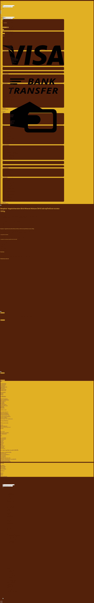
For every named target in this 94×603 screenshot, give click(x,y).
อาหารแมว (6, 32)
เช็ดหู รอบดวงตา (10, 101)
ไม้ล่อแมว (8, 39)
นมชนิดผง (8, 24)
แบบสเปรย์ (11, 89)
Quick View (2, 312)
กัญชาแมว (8, 36)
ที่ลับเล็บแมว (9, 37)
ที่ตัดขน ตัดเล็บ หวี (8, 77)
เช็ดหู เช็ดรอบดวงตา (7, 459)
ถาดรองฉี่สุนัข (7, 78)
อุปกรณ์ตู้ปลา (7, 68)
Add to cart (2, 320)
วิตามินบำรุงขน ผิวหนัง (10, 94)
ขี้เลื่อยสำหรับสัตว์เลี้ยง (12, 62)
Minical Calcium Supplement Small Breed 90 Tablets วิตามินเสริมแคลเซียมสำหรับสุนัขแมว (17, 316)
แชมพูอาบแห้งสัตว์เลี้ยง (11, 98)
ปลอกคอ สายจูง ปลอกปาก (9, 75)
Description (5, 223)
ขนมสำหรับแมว (9, 40)
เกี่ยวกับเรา (5, 478)
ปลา (3, 66)
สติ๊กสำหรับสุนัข (9, 27)
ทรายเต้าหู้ (8, 45)
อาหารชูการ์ (11, 63)
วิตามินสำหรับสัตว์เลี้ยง (10, 92)
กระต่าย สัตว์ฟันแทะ (6, 50)
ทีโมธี (8, 56)
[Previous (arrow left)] (0, 602)
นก (3, 70)
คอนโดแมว (9, 38)
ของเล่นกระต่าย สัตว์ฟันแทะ (13, 59)
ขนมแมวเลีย (9, 41)
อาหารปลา (6, 67)
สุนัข (3, 18)
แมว (3, 31)
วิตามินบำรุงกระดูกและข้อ (18, 221)
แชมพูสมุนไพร (9, 87)
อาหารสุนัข (6, 19)
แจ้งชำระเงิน (5, 479)
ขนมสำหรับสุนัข (7, 25)
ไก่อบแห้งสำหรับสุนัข (10, 28)
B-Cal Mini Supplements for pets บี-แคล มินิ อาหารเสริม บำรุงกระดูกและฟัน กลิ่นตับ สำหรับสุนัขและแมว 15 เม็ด (21, 377)
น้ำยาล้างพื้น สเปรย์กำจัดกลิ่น (11, 107)
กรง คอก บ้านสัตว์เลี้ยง (8, 81)
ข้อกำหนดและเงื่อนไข (7, 480)
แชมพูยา (8, 86)
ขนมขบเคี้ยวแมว (9, 42)
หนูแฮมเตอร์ (8, 416)
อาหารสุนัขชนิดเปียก (10, 20)
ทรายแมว (6, 43)
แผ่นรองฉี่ (8, 104)
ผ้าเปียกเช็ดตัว (2, 459)
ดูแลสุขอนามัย (5, 83)
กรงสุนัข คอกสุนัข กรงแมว (4, 405)
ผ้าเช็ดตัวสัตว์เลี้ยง (10, 103)
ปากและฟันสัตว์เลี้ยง (13, 459)
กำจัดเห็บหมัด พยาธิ (12, 88)
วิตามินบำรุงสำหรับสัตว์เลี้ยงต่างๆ (5, 454)
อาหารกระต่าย (7, 51)
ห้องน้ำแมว (9, 49)
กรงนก (12, 418)
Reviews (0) (5, 226)
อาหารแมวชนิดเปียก (10, 33)
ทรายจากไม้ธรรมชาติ (10, 44)
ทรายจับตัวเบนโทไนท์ (10, 46)
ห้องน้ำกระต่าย (11, 61)
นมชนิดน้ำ (8, 23)
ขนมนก (6, 72)
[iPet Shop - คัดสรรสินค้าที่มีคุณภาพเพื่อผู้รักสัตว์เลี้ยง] (2, 12)
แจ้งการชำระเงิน (5, 109)
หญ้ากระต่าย (9, 52)
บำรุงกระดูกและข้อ (3, 455)
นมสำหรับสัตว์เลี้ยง (10, 22)
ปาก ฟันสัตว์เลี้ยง (10, 100)
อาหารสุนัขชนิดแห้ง (10, 21)
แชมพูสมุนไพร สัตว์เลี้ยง (8, 452)
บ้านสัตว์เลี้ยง (2, 406)
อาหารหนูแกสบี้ (11, 64)
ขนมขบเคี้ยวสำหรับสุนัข (11, 26)
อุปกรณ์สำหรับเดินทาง (8, 80)
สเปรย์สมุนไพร (9, 85)
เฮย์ (7, 54)
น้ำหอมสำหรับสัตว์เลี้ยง (11, 99)
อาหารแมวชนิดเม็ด (10, 34)
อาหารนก (6, 71)
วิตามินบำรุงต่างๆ (10, 95)
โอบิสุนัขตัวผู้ (9, 106)
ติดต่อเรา (4, 108)
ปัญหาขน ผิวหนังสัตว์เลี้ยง (9, 84)
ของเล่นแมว (9, 35)
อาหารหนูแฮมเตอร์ (12, 65)
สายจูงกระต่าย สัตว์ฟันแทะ (13, 60)
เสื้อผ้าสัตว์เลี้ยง (7, 82)
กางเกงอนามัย (9, 105)
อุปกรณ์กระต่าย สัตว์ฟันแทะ (11, 58)
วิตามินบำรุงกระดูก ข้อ (10, 93)
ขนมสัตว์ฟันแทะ (9, 57)
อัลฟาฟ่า (8, 53)
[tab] (33, 223)
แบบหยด (10, 90)
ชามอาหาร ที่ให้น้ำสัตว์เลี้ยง (9, 74)
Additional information (7, 225)
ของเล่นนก (9, 418)
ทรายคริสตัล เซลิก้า (10, 48)
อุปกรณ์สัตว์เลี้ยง (6, 74)
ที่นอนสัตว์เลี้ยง (7, 79)
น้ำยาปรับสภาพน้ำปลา (8, 69)
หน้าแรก (4, 17)
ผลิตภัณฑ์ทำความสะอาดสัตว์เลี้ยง (10, 96)
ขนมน (4, 418)
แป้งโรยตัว (11, 91)
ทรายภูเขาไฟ (9, 47)
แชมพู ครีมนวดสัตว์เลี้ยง (11, 97)
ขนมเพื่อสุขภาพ (9, 29)
